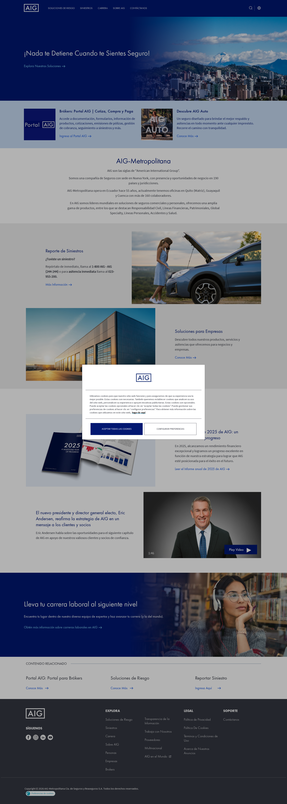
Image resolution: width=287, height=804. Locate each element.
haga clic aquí (138, 412)
